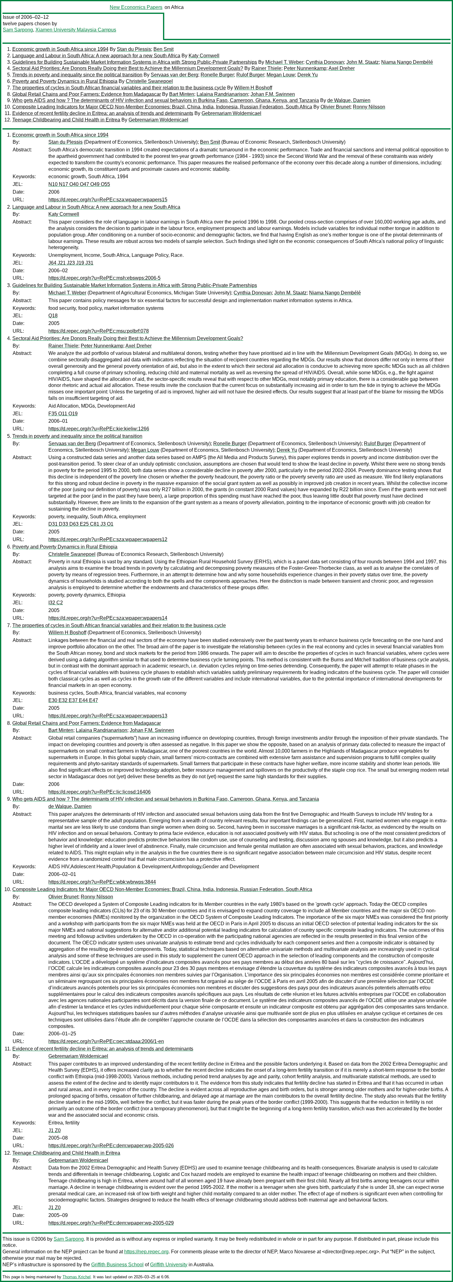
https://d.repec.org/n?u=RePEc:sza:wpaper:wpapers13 (107, 715)
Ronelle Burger (217, 74)
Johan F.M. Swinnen (273, 94)
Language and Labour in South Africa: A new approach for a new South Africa (96, 55)
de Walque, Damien (348, 100)
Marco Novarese (298, 1251)
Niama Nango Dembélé (407, 62)
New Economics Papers (136, 7)
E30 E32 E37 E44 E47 (73, 700)
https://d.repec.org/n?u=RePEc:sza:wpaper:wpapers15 (107, 199)
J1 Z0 (54, 1130)
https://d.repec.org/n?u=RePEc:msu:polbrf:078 (98, 331)
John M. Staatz (362, 62)
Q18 (53, 315)
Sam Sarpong (18, 29)
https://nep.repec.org (146, 1251)
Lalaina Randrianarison (222, 94)
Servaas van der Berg (174, 74)
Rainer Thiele (266, 68)
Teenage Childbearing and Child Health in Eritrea (66, 119)
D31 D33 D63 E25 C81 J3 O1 (80, 524)
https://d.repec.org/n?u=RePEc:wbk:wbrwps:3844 (102, 882)
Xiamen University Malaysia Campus (75, 29)
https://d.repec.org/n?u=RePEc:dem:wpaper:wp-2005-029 (111, 1223)
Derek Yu (307, 74)
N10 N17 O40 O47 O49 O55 (79, 184)
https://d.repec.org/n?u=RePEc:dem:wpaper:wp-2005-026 (111, 1145)
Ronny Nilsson (369, 106)
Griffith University (168, 1264)
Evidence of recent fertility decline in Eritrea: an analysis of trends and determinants (102, 113)
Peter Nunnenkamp (305, 68)
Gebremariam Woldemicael (231, 113)
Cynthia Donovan (325, 62)
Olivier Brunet (335, 106)
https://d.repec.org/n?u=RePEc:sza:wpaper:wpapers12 (107, 539)
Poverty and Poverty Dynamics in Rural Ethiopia (64, 81)
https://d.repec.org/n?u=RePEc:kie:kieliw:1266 (98, 428)
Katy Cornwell (204, 55)
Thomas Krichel (77, 1277)
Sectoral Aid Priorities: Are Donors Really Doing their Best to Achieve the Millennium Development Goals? (127, 68)
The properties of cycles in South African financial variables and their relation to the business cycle (119, 87)
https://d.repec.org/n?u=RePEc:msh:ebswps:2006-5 (104, 278)
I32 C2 (55, 602)
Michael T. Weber (284, 62)
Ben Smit (163, 49)
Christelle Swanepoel (149, 81)
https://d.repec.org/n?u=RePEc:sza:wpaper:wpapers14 (107, 618)
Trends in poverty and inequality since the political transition (77, 74)
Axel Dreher (342, 68)
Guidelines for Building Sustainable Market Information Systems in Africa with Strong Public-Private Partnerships (134, 62)
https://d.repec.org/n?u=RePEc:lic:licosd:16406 (99, 792)
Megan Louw (281, 74)
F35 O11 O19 (63, 413)
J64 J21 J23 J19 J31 (70, 262)
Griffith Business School (117, 1264)
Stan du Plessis (134, 49)
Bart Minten (181, 94)
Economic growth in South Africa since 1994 (60, 49)
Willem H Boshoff (253, 87)
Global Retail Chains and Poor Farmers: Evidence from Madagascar (86, 94)
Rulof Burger (250, 74)
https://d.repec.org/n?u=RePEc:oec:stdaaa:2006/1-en (106, 1041)
